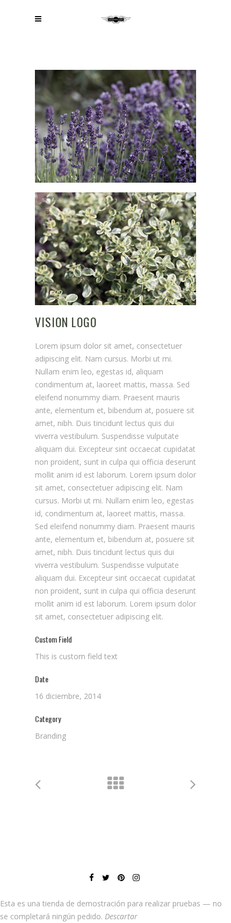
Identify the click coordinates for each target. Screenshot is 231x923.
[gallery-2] (115, 248)
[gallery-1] (115, 126)
